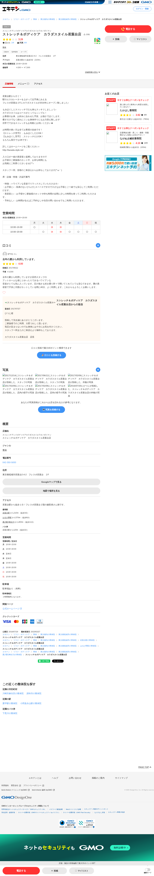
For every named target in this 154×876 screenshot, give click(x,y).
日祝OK (6, 52)
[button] (147, 870)
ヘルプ (55, 778)
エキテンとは (35, 778)
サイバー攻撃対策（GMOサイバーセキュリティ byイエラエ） (39, 812)
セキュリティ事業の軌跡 (116, 812)
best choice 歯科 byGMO (42, 790)
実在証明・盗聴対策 (8, 812)
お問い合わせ (75, 778)
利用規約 (5, 785)
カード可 (24, 52)
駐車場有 (15, 52)
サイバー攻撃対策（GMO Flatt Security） (77, 812)
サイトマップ (121, 778)
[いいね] (4, 292)
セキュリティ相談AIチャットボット (96, 809)
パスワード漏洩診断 (56, 809)
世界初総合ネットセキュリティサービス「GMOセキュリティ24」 (24, 809)
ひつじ (12, 254)
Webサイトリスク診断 (73, 809)
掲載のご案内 (98, 778)
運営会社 (14, 785)
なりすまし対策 (99, 812)
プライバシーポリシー (32, 785)
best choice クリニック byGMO (14, 790)
